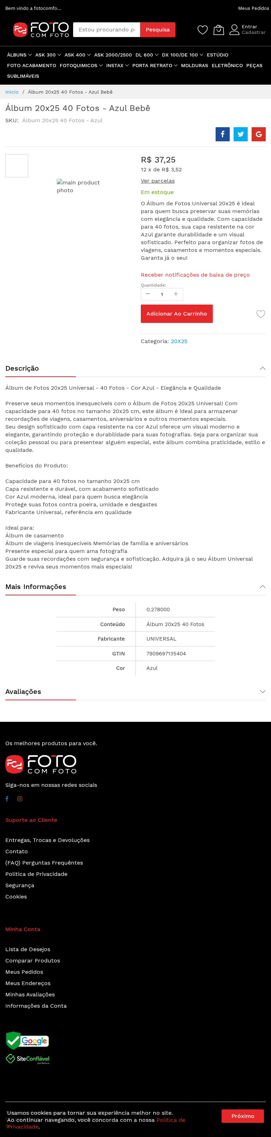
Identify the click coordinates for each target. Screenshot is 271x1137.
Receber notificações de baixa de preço (195, 274)
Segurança (19, 885)
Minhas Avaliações (30, 994)
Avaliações (23, 691)
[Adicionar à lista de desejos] (261, 314)
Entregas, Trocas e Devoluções (47, 840)
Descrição (22, 368)
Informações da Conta (36, 1005)
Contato (16, 851)
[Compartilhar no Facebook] (223, 134)
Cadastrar (254, 32)
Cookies (16, 896)
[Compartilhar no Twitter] (241, 134)
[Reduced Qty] (148, 294)
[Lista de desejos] (203, 29)
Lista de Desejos (27, 949)
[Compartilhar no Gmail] (259, 134)
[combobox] (106, 29)
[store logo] (33, 29)
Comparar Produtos (32, 960)
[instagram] (19, 799)
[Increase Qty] (176, 294)
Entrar (249, 26)
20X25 (179, 341)
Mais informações (35, 586)
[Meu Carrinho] (218, 29)
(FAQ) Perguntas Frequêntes (44, 862)
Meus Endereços (27, 983)
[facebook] (6, 799)
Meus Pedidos (253, 8)
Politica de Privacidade (36, 874)
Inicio (12, 92)
